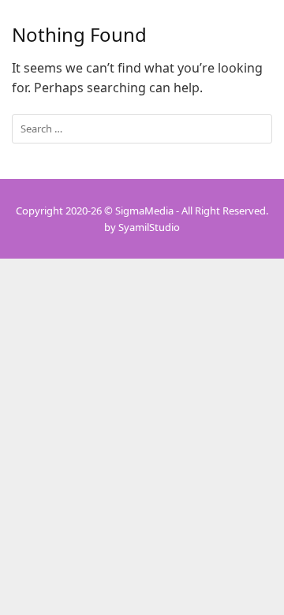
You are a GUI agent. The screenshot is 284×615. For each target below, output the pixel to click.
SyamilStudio (149, 227)
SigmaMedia (144, 210)
